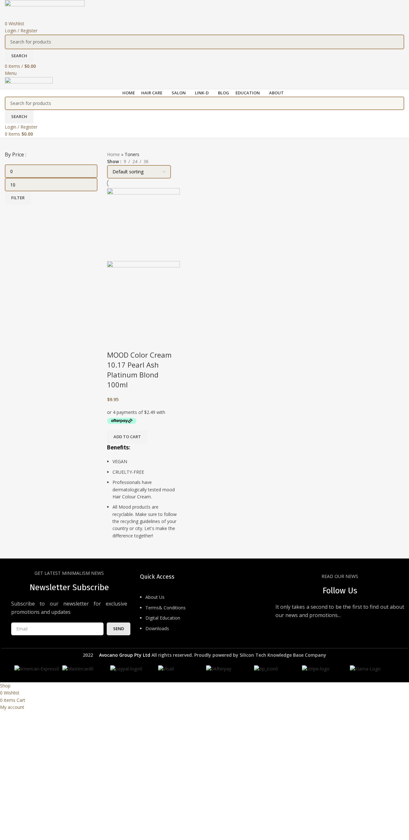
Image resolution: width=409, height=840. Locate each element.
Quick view (115, 342)
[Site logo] (45, 9)
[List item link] (204, 616)
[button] (127, 437)
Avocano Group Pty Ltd (124, 655)
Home (113, 154)
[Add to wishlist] (132, 342)
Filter (18, 198)
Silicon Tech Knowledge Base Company (283, 655)
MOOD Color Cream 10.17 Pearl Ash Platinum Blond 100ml (139, 369)
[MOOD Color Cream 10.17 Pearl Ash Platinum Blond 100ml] (143, 224)
